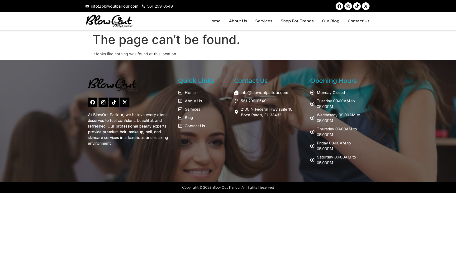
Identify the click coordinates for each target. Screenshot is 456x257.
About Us (238, 21)
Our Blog (330, 21)
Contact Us (359, 21)
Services (263, 21)
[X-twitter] (366, 6)
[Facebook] (339, 6)
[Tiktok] (357, 6)
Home (215, 21)
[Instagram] (348, 6)
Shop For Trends (297, 21)
